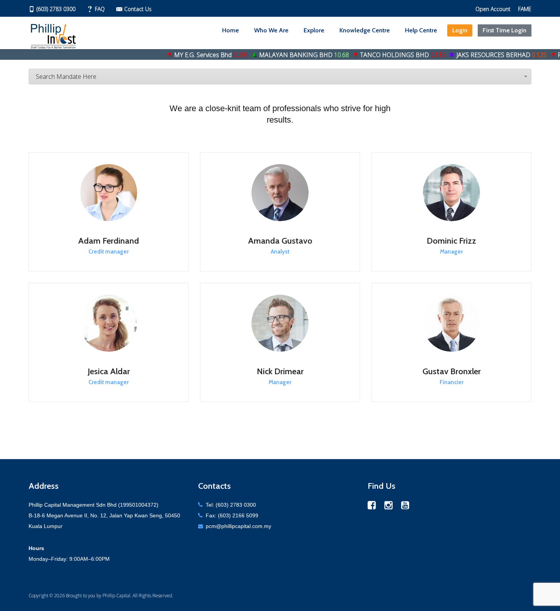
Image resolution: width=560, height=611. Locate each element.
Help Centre (421, 30)
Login (459, 30)
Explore (314, 30)
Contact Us (138, 9)
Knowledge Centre (364, 30)
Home (230, 30)
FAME (524, 9)
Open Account (492, 9)
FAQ (100, 9)
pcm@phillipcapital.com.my (238, 526)
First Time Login (504, 30)
